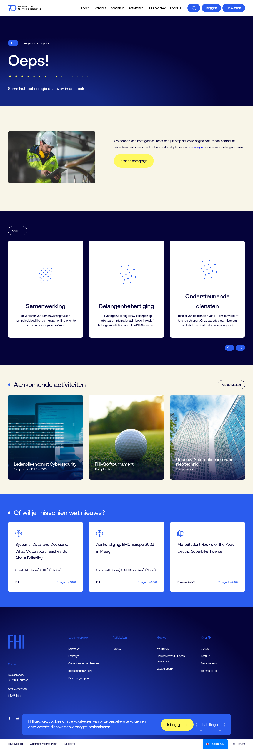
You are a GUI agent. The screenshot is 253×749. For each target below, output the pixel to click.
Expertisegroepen (78, 678)
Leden (85, 8)
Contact (13, 664)
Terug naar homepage (35, 43)
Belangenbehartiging (80, 670)
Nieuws (161, 637)
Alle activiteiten (231, 384)
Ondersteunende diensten (83, 663)
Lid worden (234, 7)
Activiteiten (136, 8)
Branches (100, 8)
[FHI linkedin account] (17, 718)
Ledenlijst (73, 656)
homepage (195, 147)
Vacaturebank (165, 668)
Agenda (117, 648)
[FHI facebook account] (9, 718)
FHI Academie (157, 8)
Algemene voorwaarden (43, 743)
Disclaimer (70, 743)
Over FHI (175, 8)
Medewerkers (209, 663)
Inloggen (211, 7)
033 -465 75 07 (17, 689)
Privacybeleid (15, 743)
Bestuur (205, 656)
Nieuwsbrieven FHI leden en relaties (171, 659)
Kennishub (117, 8)
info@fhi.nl (14, 695)
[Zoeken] (193, 8)
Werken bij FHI (209, 670)
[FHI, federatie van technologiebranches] (24, 8)
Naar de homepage (133, 161)
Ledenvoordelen (78, 637)
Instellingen (210, 724)
